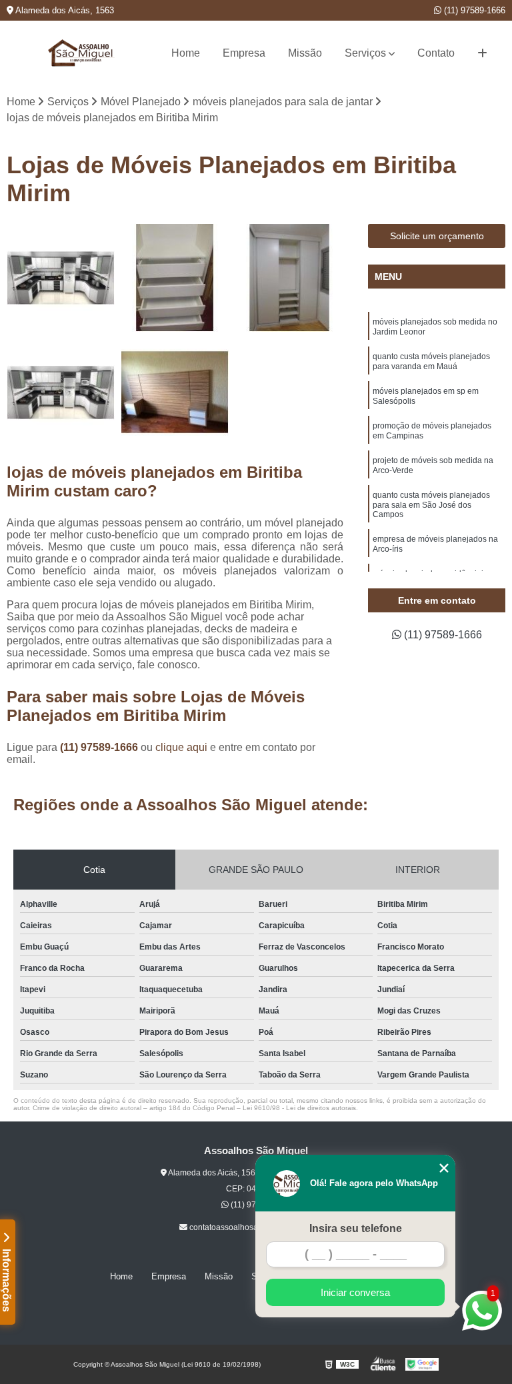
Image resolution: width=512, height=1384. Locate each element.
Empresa (244, 53)
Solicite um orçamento (437, 236)
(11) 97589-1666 (473, 10)
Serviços (365, 53)
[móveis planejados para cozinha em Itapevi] (61, 392)
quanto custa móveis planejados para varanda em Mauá (431, 361)
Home (185, 53)
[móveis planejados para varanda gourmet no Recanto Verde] (175, 278)
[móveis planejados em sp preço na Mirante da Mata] (61, 278)
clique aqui (181, 747)
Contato (436, 53)
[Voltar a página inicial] (81, 53)
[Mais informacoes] (482, 53)
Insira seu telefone (355, 1228)
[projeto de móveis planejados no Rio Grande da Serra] (289, 278)
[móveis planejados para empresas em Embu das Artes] (175, 392)
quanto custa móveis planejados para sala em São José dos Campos (431, 504)
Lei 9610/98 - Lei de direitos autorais (299, 1107)
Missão (305, 53)
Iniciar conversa (355, 1292)
